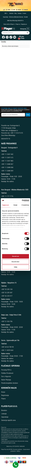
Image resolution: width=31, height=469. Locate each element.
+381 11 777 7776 (7, 196)
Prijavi (28, 114)
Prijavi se (18, 24)
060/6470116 (5, 139)
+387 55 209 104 (6, 289)
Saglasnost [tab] (5, 205)
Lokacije (19, 13)
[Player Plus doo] (8, 28)
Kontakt (26, 17)
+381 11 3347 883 (7, 161)
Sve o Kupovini (6, 376)
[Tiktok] (11, 37)
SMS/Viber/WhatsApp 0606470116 (15, 20)
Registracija (5, 395)
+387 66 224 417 (6, 296)
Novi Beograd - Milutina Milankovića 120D (14, 190)
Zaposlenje (5, 17)
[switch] (26, 238)
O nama (24, 13)
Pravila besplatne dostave (9, 383)
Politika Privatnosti (7, 373)
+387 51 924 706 (6, 321)
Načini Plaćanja (6, 380)
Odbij (15, 267)
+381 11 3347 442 (7, 154)
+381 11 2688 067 (7, 164)
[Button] (27, 33)
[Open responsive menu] (27, 28)
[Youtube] (14, 37)
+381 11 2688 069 (7, 171)
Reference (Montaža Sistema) (16, 17)
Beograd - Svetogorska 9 (9, 148)
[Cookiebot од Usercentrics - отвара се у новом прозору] (22, 200)
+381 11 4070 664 (7, 350)
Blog (16, 13)
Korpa (3, 392)
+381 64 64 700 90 (7, 347)
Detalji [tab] (15, 205)
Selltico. (18, 451)
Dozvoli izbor (15, 261)
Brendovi (12, 13)
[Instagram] (7, 37)
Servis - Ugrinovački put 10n (10, 340)
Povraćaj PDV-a (6, 370)
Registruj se (24, 24)
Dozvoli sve (15, 256)
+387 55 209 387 (6, 293)
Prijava (3, 399)
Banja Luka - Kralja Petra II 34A (11, 315)
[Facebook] (3, 37)
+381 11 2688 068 (7, 167)
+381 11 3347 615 (7, 158)
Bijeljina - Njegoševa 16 (8, 283)
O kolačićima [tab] (25, 205)
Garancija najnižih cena (8, 420)
